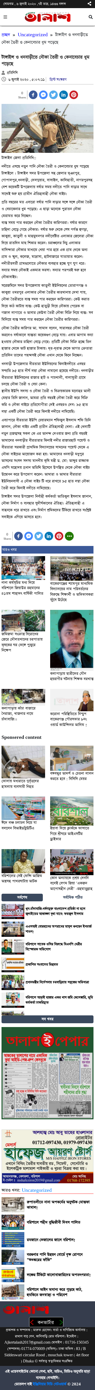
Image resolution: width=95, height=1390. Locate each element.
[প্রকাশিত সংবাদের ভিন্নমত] (13, 964)
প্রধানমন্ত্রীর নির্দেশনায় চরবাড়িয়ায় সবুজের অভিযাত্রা (57, 982)
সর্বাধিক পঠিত (73, 897)
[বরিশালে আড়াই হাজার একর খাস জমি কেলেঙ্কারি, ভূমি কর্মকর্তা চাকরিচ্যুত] (13, 1000)
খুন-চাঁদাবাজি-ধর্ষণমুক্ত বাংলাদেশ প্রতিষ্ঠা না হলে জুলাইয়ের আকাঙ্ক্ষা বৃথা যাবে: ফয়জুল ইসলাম (55, 911)
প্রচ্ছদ (6, 35)
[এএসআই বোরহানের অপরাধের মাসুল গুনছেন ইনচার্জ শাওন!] (13, 929)
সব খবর (47, 1019)
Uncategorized (33, 35)
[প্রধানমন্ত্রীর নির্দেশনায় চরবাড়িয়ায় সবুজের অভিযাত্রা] (13, 982)
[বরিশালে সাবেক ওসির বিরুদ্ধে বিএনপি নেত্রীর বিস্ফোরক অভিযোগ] (13, 947)
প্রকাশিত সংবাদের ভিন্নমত (42, 964)
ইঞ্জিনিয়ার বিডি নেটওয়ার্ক (49, 1384)
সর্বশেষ (22, 897)
